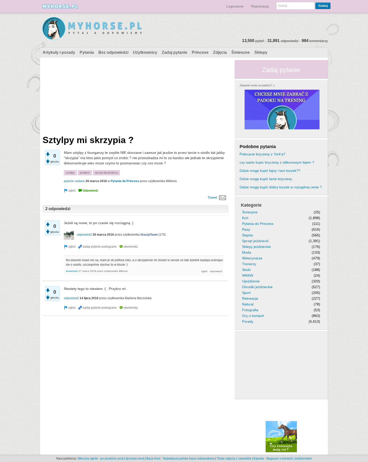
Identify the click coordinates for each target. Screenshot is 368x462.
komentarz (72, 271)
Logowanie (235, 6)
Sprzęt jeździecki (255, 241)
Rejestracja (260, 6)
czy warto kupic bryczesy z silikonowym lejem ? (277, 162)
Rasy (246, 229)
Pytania (87, 52)
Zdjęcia (220, 52)
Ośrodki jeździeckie (257, 287)
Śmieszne (240, 52)
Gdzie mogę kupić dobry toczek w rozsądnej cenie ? (281, 187)
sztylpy (70, 172)
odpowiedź (84, 234)
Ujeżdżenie (251, 281)
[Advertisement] (135, 95)
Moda (246, 252)
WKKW (247, 275)
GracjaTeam (149, 234)
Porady (247, 321)
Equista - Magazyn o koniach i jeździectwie (283, 458)
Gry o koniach (253, 316)
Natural (248, 304)
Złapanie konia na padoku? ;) (257, 85)
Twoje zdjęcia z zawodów (234, 458)
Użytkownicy (145, 52)
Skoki (246, 270)
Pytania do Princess (125, 181)
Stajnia (247, 235)
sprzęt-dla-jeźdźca (106, 172)
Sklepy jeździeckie (256, 247)
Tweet (212, 197)
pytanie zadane (74, 181)
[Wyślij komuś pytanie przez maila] (222, 197)
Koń (245, 218)
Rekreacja (250, 298)
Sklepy (260, 52)
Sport (246, 293)
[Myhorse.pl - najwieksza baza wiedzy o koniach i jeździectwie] (92, 29)
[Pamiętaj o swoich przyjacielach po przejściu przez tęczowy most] (281, 436)
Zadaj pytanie (174, 52)
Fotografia (250, 310)
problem (85, 172)
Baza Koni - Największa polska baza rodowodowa (180, 458)
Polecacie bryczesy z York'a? (262, 154)
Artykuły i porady (59, 52)
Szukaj (323, 6)
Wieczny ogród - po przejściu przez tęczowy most (111, 458)
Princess (200, 52)
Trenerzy (249, 264)
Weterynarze (252, 258)
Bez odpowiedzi (113, 52)
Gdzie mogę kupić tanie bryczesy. (266, 179)
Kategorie (251, 205)
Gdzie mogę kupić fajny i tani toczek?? (270, 171)
